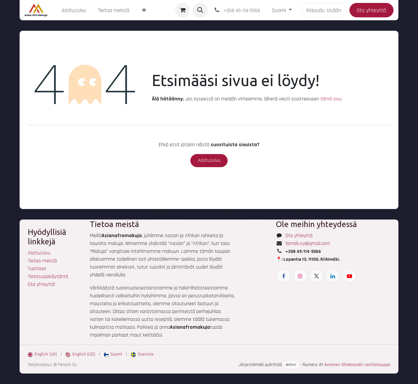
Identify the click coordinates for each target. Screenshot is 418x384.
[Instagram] (300, 276)
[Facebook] (283, 276)
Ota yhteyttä (371, 10)
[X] (316, 276)
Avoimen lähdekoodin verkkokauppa (357, 365)
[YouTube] (349, 276)
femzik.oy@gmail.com (307, 243)
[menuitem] (73, 10)
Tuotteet (37, 268)
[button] (200, 10)
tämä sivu (330, 99)
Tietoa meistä (42, 260)
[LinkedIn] (332, 276)
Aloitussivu (209, 160)
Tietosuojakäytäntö (48, 276)
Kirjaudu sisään (323, 10)
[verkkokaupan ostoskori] (182, 10)
